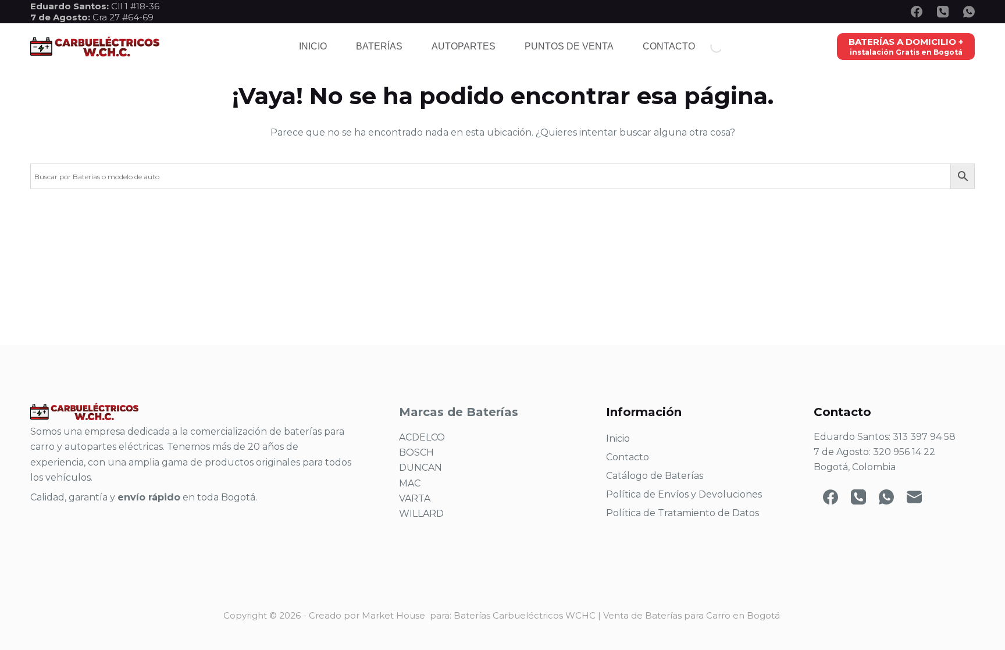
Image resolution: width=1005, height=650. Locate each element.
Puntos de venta (569, 46)
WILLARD (421, 513)
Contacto (669, 46)
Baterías (379, 46)
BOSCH (416, 452)
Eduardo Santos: (70, 6)
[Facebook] (916, 11)
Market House (393, 615)
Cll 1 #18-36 (135, 6)
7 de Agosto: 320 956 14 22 (874, 451)
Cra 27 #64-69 (92, 17)
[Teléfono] (943, 11)
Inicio (313, 46)
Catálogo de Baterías (654, 475)
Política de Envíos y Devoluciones (684, 494)
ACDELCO (422, 437)
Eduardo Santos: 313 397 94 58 (885, 436)
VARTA (414, 498)
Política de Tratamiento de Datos (682, 512)
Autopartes (464, 46)
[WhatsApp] (969, 11)
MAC (409, 483)
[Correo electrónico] (914, 497)
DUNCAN (420, 467)
